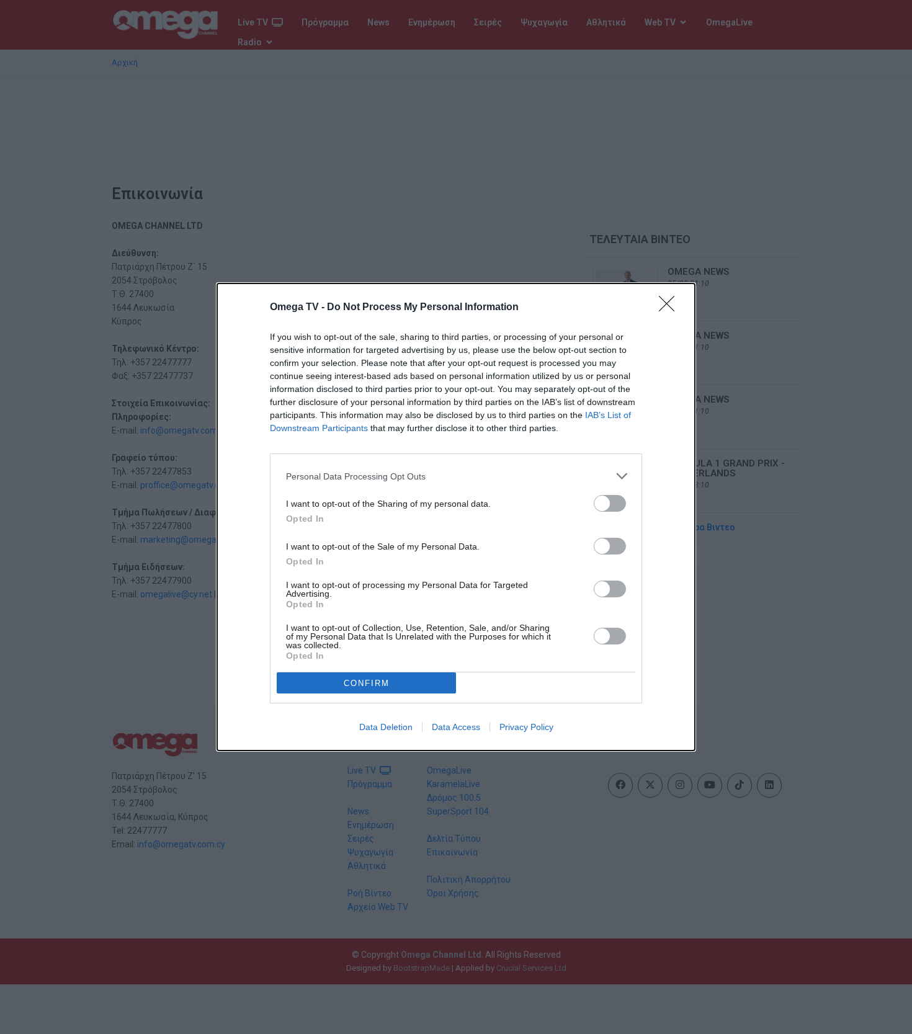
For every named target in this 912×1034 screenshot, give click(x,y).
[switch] (610, 503)
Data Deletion (386, 727)
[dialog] (456, 517)
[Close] (670, 307)
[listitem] (456, 476)
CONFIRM (367, 683)
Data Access (456, 727)
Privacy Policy (526, 727)
